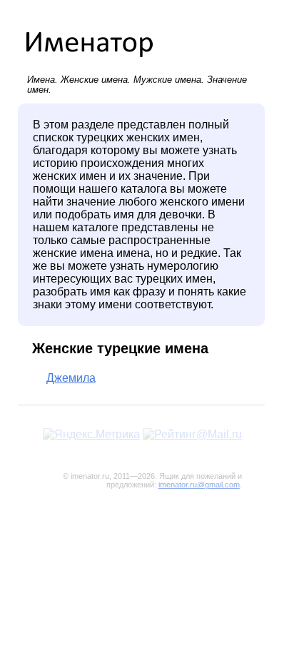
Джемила (71, 378)
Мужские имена (167, 79)
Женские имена (94, 79)
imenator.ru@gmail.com (199, 484)
